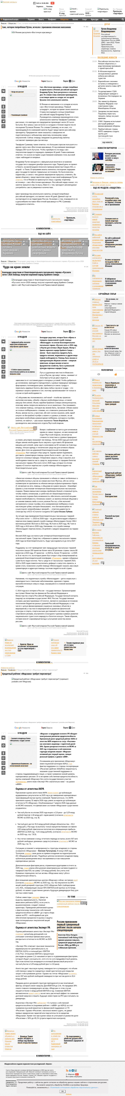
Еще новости (107, 142)
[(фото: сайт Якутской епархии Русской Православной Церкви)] (22, 428)
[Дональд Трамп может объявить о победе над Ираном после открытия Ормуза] (10, 1040)
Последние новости (107, 57)
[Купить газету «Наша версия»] (34, 3)
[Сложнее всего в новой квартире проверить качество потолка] (97, 222)
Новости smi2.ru (8, 668)
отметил (19, 180)
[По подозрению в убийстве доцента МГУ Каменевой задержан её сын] (56, 1040)
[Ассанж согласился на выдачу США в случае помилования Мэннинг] (97, 263)
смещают (36, 897)
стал (70, 764)
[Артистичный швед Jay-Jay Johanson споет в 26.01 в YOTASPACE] (97, 355)
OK (62, 1091)
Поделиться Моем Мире (3, 99)
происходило (53, 793)
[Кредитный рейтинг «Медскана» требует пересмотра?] (97, 475)
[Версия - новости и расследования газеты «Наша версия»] (16, 6)
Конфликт (52, 19)
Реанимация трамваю (19, 115)
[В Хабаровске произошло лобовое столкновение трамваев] (97, 282)
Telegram (70, 1070)
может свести (34, 993)
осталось (73, 974)
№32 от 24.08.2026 (42, 3)
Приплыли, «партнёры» (118, 12)
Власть (41, 19)
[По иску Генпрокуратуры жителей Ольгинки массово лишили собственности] (97, 403)
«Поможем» (21, 453)
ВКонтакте (73, 1070)
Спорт (84, 19)
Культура (94, 19)
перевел (28, 853)
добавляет (41, 1003)
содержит (20, 934)
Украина (31, 19)
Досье (107, 24)
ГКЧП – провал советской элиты (89, 16)
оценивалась (21, 782)
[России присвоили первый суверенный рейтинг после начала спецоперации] (71, 909)
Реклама (49, 6)
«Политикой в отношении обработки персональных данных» (74, 1087)
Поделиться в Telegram (3, 121)
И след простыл (62, 14)
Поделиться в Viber (3, 116)
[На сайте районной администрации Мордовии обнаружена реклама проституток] (97, 242)
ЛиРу (75, 1070)
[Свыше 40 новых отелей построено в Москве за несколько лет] (97, 333)
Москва (105, 19)
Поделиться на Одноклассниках (3, 107)
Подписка (39, 6)
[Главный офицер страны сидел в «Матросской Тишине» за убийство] (97, 517)
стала (26, 868)
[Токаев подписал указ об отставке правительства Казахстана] (56, 646)
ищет (75, 880)
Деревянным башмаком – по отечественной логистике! (21, 764)
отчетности (68, 815)
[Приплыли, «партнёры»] (56, 219)
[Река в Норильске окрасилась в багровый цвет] (97, 385)
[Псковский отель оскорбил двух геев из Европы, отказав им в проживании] (97, 201)
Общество (64, 19)
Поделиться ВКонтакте (3, 91)
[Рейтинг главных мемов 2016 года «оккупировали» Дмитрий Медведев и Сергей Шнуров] (97, 309)
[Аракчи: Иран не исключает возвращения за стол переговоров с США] (10, 648)
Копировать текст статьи (3, 126)
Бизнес (75, 19)
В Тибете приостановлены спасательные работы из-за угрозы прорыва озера (22, 371)
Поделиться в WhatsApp (3, 111)
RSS (67, 1070)
